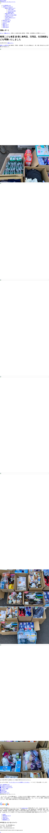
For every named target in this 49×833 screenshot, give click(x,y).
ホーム (1, 33)
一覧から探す (11, 9)
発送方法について (7, 20)
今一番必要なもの (7, 5)
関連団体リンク (6, 819)
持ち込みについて (9, 16)
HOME (4, 814)
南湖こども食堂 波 (4, 45)
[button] (4, 784)
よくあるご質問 (6, 21)
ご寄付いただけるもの (8, 6)
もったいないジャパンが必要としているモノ (19, 782)
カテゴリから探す (12, 10)
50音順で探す (11, 12)
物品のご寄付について (10, 8)
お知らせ (5, 23)
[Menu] (0, 3)
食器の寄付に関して (9, 13)
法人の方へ (7, 19)
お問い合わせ (6, 27)
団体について (6, 24)
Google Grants (24, 808)
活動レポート (6, 25)
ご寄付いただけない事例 (10, 15)
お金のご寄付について (10, 17)
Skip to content (3, 0)
